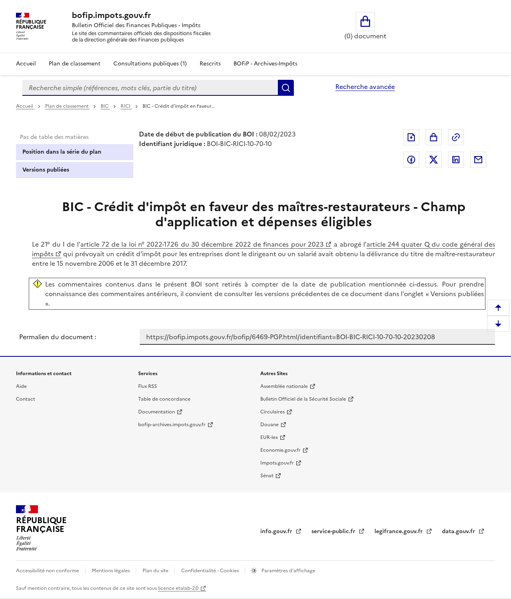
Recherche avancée (365, 86)
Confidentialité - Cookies (210, 570)
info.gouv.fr (277, 531)
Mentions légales (111, 570)
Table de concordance (164, 399)
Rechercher (286, 88)
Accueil (26, 63)
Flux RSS (147, 386)
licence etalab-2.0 (178, 588)
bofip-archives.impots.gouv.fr (172, 424)
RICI (126, 106)
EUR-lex (269, 437)
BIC (105, 106)
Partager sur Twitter (434, 160)
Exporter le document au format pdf (411, 137)
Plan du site (156, 570)
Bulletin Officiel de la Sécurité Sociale (303, 399)
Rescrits (210, 63)
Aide (21, 386)
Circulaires (272, 411)
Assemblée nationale (284, 386)
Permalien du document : (57, 337)
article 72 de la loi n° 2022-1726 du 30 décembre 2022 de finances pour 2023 (202, 244)
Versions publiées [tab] (45, 170)
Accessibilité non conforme (48, 570)
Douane (269, 424)
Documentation (156, 411)
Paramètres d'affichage (287, 570)
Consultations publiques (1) (150, 63)
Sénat (266, 475)
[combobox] (150, 88)
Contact (25, 399)
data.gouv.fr (459, 531)
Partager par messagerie (478, 160)
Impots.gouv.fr (277, 463)
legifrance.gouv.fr (399, 531)
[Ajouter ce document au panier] (434, 137)
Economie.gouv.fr (280, 450)
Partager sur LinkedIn (456, 160)
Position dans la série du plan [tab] (61, 152)
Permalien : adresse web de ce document (456, 137)
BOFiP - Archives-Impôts (265, 63)
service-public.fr (334, 531)
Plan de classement (75, 63)
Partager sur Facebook (411, 160)
